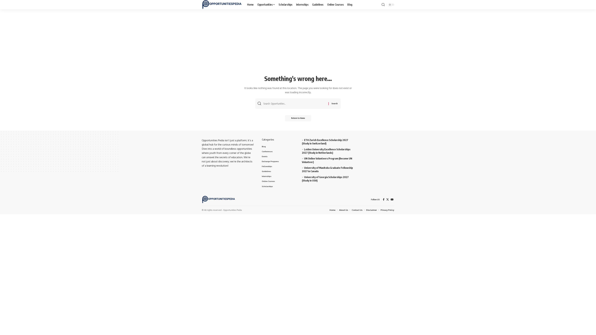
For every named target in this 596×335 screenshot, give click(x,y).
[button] (383, 4)
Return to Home (298, 118)
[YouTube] (392, 199)
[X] (388, 199)
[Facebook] (383, 199)
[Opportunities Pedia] (222, 4)
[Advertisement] (298, 50)
